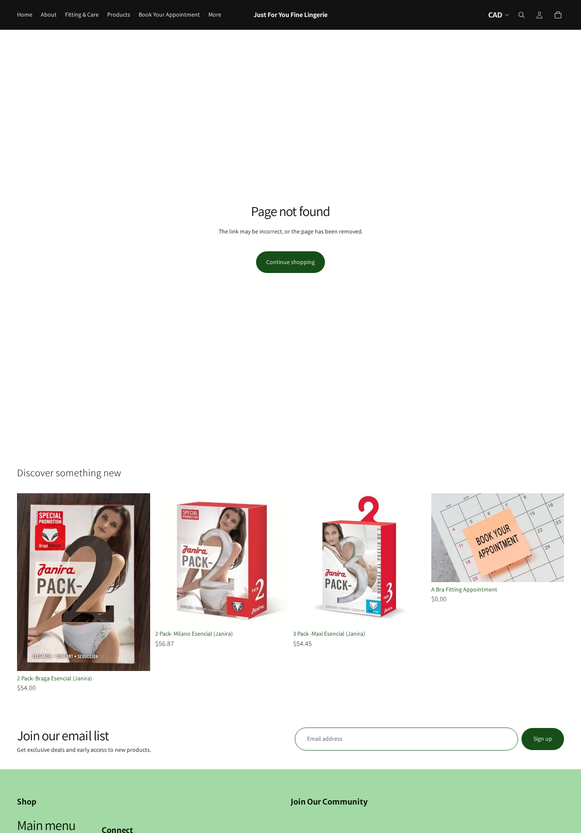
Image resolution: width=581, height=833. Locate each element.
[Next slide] (137, 582)
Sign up (542, 738)
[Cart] (558, 15)
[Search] (521, 15)
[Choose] (137, 657)
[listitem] (214, 15)
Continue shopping (290, 262)
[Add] (550, 569)
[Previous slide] (30, 582)
